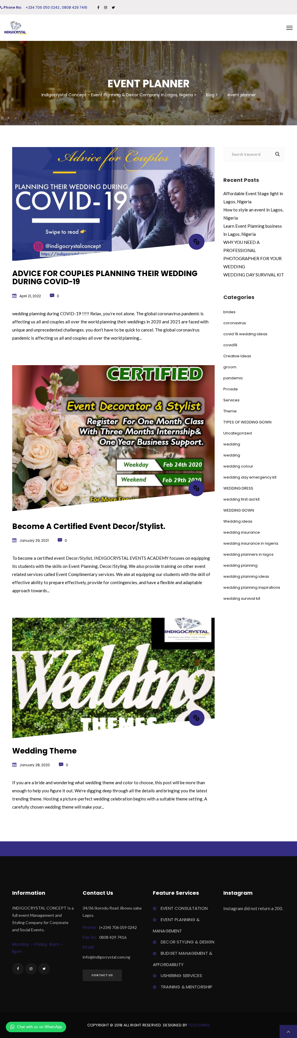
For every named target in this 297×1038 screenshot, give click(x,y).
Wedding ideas (237, 521)
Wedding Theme (44, 751)
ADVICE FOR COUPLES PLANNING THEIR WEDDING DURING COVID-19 (105, 277)
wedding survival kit (241, 598)
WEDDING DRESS (238, 488)
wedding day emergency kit (249, 477)
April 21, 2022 (30, 296)
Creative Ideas (237, 356)
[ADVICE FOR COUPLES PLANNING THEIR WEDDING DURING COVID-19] (196, 242)
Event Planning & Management (176, 925)
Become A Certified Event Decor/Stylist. (88, 526)
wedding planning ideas (246, 576)
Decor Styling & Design (187, 942)
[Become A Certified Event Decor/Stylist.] (196, 488)
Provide (230, 389)
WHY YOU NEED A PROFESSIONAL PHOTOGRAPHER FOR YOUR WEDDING (252, 254)
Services (231, 400)
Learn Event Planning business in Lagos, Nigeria (252, 230)
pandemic (233, 378)
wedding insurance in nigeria (250, 543)
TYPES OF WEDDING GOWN (247, 422)
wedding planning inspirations (251, 587)
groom (229, 367)
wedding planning (240, 565)
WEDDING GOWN (238, 510)
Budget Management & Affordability (182, 959)
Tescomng (199, 1025)
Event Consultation (184, 908)
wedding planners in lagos (248, 554)
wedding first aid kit (241, 499)
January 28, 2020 (34, 764)
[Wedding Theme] (196, 718)
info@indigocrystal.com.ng (106, 956)
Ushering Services (181, 975)
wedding (231, 444)
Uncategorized (237, 433)
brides (229, 312)
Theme (230, 411)
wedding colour (238, 466)
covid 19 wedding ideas (245, 334)
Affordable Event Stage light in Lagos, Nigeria (253, 197)
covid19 (230, 345)
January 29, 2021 (34, 540)
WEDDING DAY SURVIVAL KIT (253, 274)
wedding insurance (241, 532)
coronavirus (234, 323)
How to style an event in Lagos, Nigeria (253, 213)
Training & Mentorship (186, 987)
